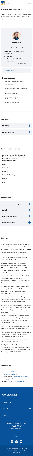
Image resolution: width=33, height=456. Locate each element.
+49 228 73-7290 (16, 426)
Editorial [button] (5, 210)
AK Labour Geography (19, 381)
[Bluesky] (21, 442)
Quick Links (9, 394)
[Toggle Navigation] (29, 3)
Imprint (10, 450)
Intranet (16, 436)
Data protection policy (19, 450)
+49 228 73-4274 (18, 47)
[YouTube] (16, 442)
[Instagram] (12, 442)
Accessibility (15, 452)
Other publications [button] (8, 222)
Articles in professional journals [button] (13, 204)
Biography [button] (5, 126)
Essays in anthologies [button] (9, 216)
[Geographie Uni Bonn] (3, 3)
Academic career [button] (8, 132)
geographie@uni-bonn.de (16, 423)
